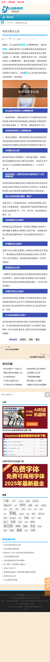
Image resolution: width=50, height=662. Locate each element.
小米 (29, 509)
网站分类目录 (37, 595)
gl (8, 39)
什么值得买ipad (9, 376)
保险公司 (7, 505)
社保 (20, 522)
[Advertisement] (25, 637)
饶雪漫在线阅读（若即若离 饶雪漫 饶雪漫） (20, 572)
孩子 (11, 509)
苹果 (18, 526)
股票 (32, 521)
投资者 (21, 514)
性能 (41, 509)
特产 (33, 518)
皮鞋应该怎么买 (10, 576)
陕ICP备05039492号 (33, 598)
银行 (26, 530)
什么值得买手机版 (10, 579)
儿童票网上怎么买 (33, 372)
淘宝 (19, 518)
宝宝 (23, 509)
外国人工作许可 (10, 568)
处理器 (43, 505)
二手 (14, 501)
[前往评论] (47, 586)
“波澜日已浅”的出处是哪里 (37, 384)
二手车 (20, 501)
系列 (26, 522)
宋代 (17, 509)
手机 (12, 512)
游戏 (26, 517)
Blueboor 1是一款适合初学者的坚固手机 (19, 552)
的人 (6, 521)
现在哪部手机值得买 (37, 357)
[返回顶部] (47, 592)
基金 (36, 505)
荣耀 (25, 526)
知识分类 (20, 2)
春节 (33, 513)
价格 (28, 501)
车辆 (39, 526)
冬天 (15, 505)
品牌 (30, 505)
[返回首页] (47, 580)
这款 (12, 530)
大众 (5, 509)
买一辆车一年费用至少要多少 (15, 564)
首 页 (4, 2)
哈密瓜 (22, 44)
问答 (33, 530)
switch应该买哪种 (12, 349)
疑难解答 (23, 598)
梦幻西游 (13, 518)
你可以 (35, 501)
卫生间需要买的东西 (11, 556)
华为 (22, 505)
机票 (5, 518)
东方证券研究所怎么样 (12, 545)
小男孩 (25, 609)
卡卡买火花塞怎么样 (11, 380)
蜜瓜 (26, 72)
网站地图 (16, 598)
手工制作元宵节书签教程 (12, 384)
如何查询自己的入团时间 (36, 368)
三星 (6, 500)
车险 (5, 530)
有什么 (41, 513)
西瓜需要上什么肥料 (34, 380)
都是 (19, 530)
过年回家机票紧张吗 (11, 548)
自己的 (8, 525)
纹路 (4, 49)
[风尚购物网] (25, 9)
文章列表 (11, 2)
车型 (32, 526)
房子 (5, 514)
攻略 (27, 514)
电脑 (39, 518)
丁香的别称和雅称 (33, 376)
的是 (13, 521)
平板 (35, 509)
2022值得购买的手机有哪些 (14, 560)
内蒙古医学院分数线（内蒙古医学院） (14, 372)
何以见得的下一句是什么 (12, 368)
